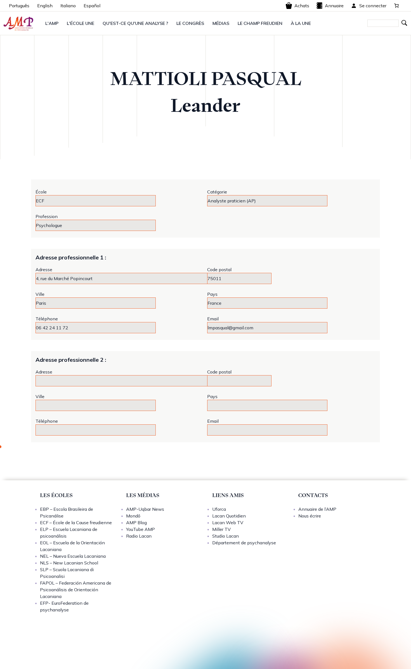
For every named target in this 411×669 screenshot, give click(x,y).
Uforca (219, 509)
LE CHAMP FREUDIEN (260, 23)
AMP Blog (136, 522)
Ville (40, 294)
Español (92, 5)
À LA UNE (301, 23)
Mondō (133, 516)
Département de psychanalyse (244, 542)
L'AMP (51, 23)
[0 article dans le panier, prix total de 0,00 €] (396, 5)
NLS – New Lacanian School (69, 563)
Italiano (68, 5)
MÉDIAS (220, 23)
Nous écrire (309, 516)
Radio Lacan (139, 536)
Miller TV (221, 529)
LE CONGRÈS (190, 23)
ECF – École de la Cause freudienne (76, 522)
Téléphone (47, 319)
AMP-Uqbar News (145, 509)
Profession (47, 216)
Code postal (219, 269)
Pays (212, 294)
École (41, 192)
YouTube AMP (140, 529)
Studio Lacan (225, 536)
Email (213, 319)
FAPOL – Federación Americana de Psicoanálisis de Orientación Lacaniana (75, 589)
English (45, 5)
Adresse (44, 269)
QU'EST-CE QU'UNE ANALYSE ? (135, 23)
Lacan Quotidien (229, 516)
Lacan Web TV (227, 522)
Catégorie (217, 192)
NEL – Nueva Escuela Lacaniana (73, 556)
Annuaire (334, 5)
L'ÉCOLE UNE (80, 23)
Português (19, 5)
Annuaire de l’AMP (317, 509)
